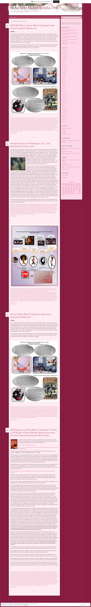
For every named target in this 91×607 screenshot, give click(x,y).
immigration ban (45, 579)
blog (24, 292)
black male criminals (19, 120)
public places (23, 127)
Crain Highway (16, 293)
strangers (33, 298)
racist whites (45, 210)
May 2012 (63, 119)
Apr (7, 25)
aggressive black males (44, 406)
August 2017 (64, 74)
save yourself (47, 127)
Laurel (26, 125)
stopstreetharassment (28, 128)
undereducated (44, 212)
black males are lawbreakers (41, 120)
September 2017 (64, 72)
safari (36, 127)
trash (29, 212)
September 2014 (64, 115)
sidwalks (51, 127)
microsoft (18, 126)
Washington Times (14, 300)
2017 (50, 288)
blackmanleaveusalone (34, 8)
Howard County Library (30, 579)
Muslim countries (55, 580)
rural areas (52, 210)
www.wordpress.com (43, 300)
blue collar (50, 121)
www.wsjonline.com (50, 300)
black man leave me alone (20, 206)
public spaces (20, 582)
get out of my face (13, 412)
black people (38, 575)
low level (37, 125)
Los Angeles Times (43, 294)
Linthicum (32, 209)
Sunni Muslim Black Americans (42, 583)
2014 (44, 288)
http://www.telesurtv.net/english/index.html (26, 444)
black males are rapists (21, 121)
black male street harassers (27, 575)
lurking (47, 294)
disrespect (49, 576)
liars (24, 580)
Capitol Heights (36, 206)
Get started (56, 1)
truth (31, 212)
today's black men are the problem (22, 417)
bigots (47, 205)
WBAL (18, 300)
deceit (46, 576)
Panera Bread (49, 126)
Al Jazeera (12, 119)
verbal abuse (54, 212)
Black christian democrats (53, 205)
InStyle (48, 293)
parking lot (53, 126)
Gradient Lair (69, 128)
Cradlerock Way (27, 576)
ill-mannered (17, 209)
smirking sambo (55, 127)
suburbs (16, 212)
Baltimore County (25, 119)
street (34, 128)
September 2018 (64, 58)
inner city (20, 209)
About (16, 17)
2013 (42, 288)
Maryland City (43, 209)
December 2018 (64, 54)
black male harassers (26, 120)
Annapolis (56, 204)
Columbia (27, 122)
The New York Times (49, 128)
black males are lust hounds (51, 120)
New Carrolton (39, 126)
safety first (44, 297)
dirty (47, 122)
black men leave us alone (38, 291)
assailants (19, 205)
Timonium (19, 212)
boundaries (31, 292)
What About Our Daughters (66, 134)
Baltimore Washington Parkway (36, 205)
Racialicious (64, 130)
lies (25, 580)
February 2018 (64, 66)
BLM (49, 575)
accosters (37, 204)
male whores (50, 125)
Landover (26, 209)
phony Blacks (40, 581)
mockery (47, 209)
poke (44, 581)
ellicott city (55, 411)
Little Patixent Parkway (30, 580)
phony (29, 581)
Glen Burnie (31, 293)
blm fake (52, 575)
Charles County (41, 206)
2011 (38, 288)
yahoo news (20, 131)
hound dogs (43, 293)
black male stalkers (33, 120)
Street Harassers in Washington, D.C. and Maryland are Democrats (30, 145)
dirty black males (51, 122)
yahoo (17, 131)
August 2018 (64, 60)
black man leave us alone (29, 206)
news (43, 126)
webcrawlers (21, 300)
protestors (16, 582)
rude (48, 210)
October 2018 (64, 56)
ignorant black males (35, 412)
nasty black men (34, 126)
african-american (51, 204)
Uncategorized (27, 406)
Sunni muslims (15, 299)
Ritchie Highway (28, 297)
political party (23, 210)
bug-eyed (15, 122)
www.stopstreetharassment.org (35, 300)
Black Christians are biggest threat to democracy (43, 574)
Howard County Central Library (21, 579)
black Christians (52, 119)
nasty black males (28, 126)
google (18, 412)
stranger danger (28, 298)
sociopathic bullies (22, 583)
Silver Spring (13, 298)
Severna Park (28, 211)
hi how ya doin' (21, 412)
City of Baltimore (19, 122)
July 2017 (63, 76)
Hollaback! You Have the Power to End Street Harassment (71, 153)
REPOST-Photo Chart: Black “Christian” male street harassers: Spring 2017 (33, 27)
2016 (48, 288)
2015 (46, 288)
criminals (32, 122)
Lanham (22, 294)
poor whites (28, 210)
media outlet (47, 580)
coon (30, 122)
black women (45, 291)
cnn (11, 576)
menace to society (13, 126)
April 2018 (63, 62)
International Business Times (15, 125)
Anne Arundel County (14, 205)
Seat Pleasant (21, 211)
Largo (24, 125)
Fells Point (27, 293)
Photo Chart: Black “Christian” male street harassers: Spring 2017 (31, 316)
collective (24, 122)
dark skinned (37, 576)
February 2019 (64, 50)
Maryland (54, 125)
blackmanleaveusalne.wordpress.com (17, 292)
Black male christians (14, 291)
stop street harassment (21, 298)
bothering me (27, 292)
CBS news (37, 292)
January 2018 (64, 68)
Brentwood (54, 121)
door (50, 411)
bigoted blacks (43, 205)
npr (18, 581)
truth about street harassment (37, 212)
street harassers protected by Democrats (45, 211)
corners (12, 293)
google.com (35, 293)
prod (54, 581)
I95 (38, 579)
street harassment (38, 128)
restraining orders (32, 127)
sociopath (17, 583)
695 (53, 288)
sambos (43, 127)
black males (20, 291)
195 (34, 406)
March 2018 (64, 64)
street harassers (28, 583)
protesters (12, 582)
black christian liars (53, 573)
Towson (22, 212)
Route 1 (32, 297)
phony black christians (34, 581)
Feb (7, 430)
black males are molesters (48, 409)
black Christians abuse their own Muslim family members (25, 574)
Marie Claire (55, 294)
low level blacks (41, 125)
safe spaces (39, 127)
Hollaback (39, 293)
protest (56, 581)
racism (28, 582)
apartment (16, 119)
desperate (45, 122)
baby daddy (20, 119)
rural (49, 210)
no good (45, 126)
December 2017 (64, 70)
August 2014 (64, 117)
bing (28, 119)
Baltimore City (24, 573)
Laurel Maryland (31, 294)
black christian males (45, 119)
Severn (24, 211)
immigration (41, 579)
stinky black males (22, 128)
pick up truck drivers (17, 210)
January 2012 (64, 121)
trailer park (26, 212)
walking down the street (40, 299)
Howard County (29, 412)
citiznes (45, 206)
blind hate (47, 575)
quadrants (24, 582)
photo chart (29, 415)
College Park (18, 576)
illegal (40, 412)
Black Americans (39, 573)
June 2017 (63, 78)
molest (50, 209)
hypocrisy (35, 579)
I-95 (14, 209)
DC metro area (42, 576)
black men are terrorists (29, 121)
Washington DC (13, 131)
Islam (14, 294)
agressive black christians (52, 406)
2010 (36, 288)
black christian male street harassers (36, 119)
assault (21, 573)
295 (35, 204)
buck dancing (46, 410)
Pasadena (12, 210)
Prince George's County (16, 127)
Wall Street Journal (47, 299)
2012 (40, 288)
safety (14, 211)
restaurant (27, 127)
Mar (7, 314)
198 (35, 406)
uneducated (49, 212)
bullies (57, 575)
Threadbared (64, 132)
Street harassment (27, 204)
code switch (14, 576)
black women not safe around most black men (41, 121)
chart (45, 292)
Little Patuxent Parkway (31, 125)
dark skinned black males (39, 122)
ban (33, 573)
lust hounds (46, 125)
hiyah (25, 412)
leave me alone (37, 294)
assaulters (23, 205)
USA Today (34, 299)
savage (17, 211)
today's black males (29, 299)
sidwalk (55, 297)
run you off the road (43, 582)
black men (32, 291)
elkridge (52, 411)
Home (12, 17)
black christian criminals (46, 573)
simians (16, 298)
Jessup (21, 125)
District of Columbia (22, 293)
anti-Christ (17, 573)
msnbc (21, 126)
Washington (53, 299)
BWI (34, 292)
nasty (24, 126)
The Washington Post (21, 299)
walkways (29, 417)
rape (30, 582)
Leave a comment (14, 215)
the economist (43, 128)
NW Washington (21, 581)
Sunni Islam (45, 298)
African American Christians (44, 204)
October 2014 (64, 113)
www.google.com (26, 300)
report (24, 297)
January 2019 (64, 52)
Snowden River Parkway (15, 128)
